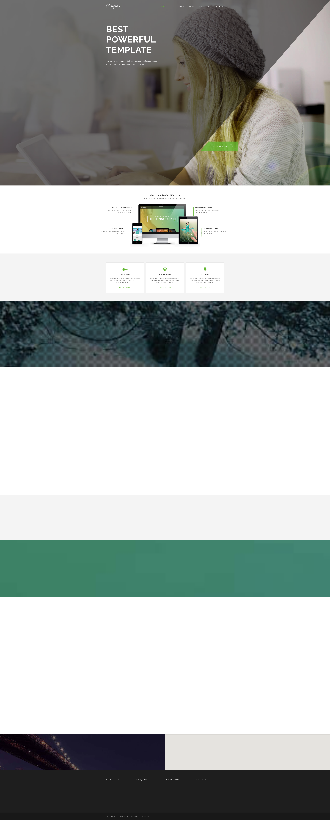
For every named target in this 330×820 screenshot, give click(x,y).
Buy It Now (119, 666)
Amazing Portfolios (144, 795)
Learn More (112, 720)
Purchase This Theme (219, 146)
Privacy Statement (133, 816)
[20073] (113, 6)
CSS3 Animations (144, 800)
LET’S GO (175, 342)
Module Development (145, 784)
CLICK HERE (155, 342)
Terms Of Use (145, 816)
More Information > (111, 802)
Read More (178, 790)
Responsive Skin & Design (146, 790)
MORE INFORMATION (125, 287)
